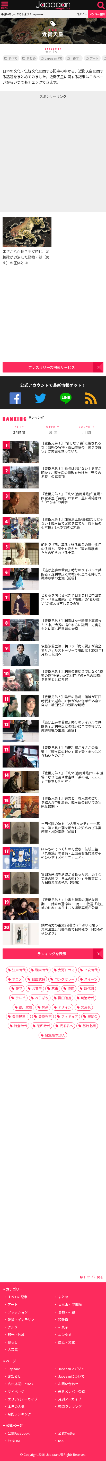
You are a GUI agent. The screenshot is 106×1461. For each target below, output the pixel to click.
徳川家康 (25, 1007)
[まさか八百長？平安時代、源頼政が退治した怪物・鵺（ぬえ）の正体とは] (27, 232)
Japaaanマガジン (71, 1368)
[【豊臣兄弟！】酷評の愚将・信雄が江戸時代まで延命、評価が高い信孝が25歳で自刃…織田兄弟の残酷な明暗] (21, 706)
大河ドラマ (66, 969)
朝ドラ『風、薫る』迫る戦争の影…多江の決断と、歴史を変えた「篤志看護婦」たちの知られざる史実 (71, 548)
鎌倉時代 (20, 1025)
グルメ (13, 1327)
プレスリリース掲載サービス (51, 367)
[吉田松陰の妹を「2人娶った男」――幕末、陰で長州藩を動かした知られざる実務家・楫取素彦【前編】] (21, 833)
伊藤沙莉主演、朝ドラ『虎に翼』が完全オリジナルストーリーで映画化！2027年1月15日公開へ (72, 650)
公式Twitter (40, 398)
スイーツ (91, 979)
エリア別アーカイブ (23, 1399)
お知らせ (14, 1376)
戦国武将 (38, 979)
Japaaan (53, 5)
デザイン (64, 1007)
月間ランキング (19, 1414)
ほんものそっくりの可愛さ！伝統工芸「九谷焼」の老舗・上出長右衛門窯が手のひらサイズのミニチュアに (71, 852)
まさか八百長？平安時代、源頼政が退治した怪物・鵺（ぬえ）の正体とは (26, 257)
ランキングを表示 (51, 953)
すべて (12, 58)
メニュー (4, 5)
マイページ (16, 1391)
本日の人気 (16, 1406)
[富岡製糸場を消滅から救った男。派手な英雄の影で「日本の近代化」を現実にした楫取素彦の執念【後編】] (21, 884)
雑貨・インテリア (21, 1319)
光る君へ (66, 1025)
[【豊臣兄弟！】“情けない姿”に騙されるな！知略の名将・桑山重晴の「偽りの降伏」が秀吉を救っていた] (21, 453)
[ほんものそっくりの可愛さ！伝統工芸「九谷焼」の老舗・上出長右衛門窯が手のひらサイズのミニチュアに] (21, 859)
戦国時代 (41, 969)
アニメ (17, 979)
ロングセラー (65, 979)
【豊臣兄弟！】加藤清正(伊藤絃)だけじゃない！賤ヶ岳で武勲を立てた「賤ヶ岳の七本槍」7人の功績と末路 (72, 523)
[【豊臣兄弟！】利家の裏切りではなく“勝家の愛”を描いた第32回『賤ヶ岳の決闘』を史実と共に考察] (21, 681)
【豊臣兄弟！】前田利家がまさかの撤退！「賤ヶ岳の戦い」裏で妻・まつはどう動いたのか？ (71, 751)
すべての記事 (17, 1296)
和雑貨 (63, 1319)
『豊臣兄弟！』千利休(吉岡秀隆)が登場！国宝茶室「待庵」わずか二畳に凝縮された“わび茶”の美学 (72, 497)
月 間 (87, 430)
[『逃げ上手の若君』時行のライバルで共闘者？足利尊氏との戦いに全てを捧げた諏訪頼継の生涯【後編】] (21, 732)
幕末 (54, 988)
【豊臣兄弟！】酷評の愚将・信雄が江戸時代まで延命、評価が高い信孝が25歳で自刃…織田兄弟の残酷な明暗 (71, 700)
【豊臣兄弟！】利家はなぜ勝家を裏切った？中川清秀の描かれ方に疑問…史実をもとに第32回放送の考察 (71, 624)
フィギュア (69, 1016)
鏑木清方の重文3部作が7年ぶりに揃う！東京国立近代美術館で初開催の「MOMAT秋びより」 (72, 929)
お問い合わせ (68, 1383)
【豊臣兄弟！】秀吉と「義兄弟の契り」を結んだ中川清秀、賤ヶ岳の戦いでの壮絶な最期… (71, 802)
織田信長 (64, 997)
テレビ (20, 997)
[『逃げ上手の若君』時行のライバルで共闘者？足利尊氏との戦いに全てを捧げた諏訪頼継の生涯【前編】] (21, 579)
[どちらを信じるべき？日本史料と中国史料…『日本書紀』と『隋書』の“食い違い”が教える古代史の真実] (21, 605)
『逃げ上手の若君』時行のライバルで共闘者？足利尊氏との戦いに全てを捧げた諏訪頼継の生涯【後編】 (71, 726)
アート (94, 58)
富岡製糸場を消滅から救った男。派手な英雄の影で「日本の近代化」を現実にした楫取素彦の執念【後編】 (71, 878)
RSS (91, 398)
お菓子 (37, 988)
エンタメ (65, 1334)
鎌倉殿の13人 (55, 1035)
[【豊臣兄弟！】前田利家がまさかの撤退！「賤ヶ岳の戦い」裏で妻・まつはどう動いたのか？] (21, 757)
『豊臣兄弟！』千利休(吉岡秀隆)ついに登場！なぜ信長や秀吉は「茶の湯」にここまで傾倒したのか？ (72, 776)
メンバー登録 (97, 14)
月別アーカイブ (69, 1399)
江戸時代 (18, 969)
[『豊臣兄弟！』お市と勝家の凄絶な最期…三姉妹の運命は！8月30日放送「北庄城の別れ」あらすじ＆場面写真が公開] (21, 909)
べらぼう (41, 997)
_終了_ (76, 58)
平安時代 (91, 969)
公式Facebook (15, 398)
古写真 (13, 1349)
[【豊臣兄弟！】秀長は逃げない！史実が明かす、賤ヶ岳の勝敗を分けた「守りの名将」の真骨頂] (21, 478)
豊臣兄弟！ (20, 1016)
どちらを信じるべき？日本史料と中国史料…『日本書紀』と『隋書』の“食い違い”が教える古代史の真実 (71, 599)
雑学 (19, 988)
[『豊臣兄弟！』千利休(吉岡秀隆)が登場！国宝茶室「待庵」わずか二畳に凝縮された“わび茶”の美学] (21, 503)
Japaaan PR (53, 58)
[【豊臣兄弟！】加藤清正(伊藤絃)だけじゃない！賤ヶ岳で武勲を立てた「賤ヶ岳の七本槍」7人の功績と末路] (21, 529)
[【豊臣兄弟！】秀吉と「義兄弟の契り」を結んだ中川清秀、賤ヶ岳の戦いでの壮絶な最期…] (21, 808)
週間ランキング (70, 1406)
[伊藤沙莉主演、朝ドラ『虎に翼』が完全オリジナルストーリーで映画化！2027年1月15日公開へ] (21, 656)
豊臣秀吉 (45, 1016)
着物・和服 (66, 1312)
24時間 (19, 430)
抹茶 (45, 1007)
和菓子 (63, 1327)
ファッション (18, 1312)
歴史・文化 (66, 1342)
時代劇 (89, 988)
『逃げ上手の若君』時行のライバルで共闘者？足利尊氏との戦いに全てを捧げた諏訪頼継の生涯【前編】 (71, 573)
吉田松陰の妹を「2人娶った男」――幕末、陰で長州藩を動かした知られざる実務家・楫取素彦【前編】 (71, 827)
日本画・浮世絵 (70, 1304)
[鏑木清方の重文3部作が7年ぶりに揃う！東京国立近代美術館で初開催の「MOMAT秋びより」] (21, 935)
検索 (101, 5)
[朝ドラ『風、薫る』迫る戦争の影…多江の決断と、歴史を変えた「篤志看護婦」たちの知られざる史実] (21, 554)
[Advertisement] (53, 154)
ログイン (81, 14)
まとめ (31, 58)
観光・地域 (16, 1334)
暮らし (13, 1342)
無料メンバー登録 (71, 1391)
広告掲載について (21, 1383)
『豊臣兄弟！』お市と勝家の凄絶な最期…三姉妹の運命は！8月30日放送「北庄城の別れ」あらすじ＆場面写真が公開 (72, 903)
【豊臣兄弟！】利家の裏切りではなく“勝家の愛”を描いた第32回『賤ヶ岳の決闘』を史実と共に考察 (72, 675)
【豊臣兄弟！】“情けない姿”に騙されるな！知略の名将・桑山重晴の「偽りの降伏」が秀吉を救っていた (71, 447)
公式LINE (66, 398)
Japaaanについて (71, 1376)
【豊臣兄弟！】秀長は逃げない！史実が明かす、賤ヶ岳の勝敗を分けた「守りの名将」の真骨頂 (71, 472)
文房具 (86, 1007)
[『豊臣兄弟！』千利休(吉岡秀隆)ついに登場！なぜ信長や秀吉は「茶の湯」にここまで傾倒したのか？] (21, 782)
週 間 (52, 430)
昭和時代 (43, 1025)
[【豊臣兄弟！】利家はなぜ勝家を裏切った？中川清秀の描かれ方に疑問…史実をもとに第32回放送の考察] (21, 630)
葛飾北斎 (89, 1025)
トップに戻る (93, 1276)
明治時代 (87, 997)
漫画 (71, 988)
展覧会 (92, 1016)
